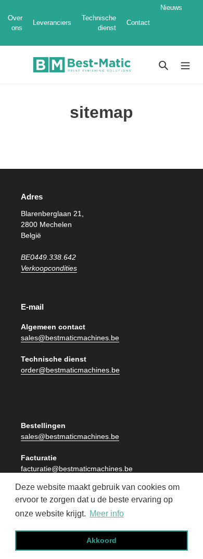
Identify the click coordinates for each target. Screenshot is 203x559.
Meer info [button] (107, 513)
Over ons (15, 23)
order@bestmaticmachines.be (70, 370)
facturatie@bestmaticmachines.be (77, 468)
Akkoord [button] (101, 540)
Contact (138, 22)
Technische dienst (99, 23)
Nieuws (171, 23)
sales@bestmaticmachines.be (70, 338)
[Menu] (185, 65)
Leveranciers (52, 22)
